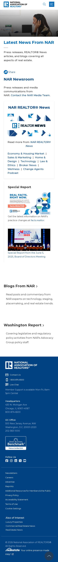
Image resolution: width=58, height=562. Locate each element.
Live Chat (14, 384)
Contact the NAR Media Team (30, 95)
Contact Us (15, 375)
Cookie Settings (13, 508)
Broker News (27, 165)
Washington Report (22, 325)
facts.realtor (37, 220)
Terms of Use (11, 504)
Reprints (9, 486)
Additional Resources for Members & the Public (28, 491)
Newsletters (11, 473)
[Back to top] (49, 556)
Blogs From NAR (19, 286)
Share (11, 72)
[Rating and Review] (15, 449)
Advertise (10, 482)
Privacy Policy (12, 495)
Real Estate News (14, 530)
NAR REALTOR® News (29, 107)
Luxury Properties (14, 522)
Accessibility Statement (16, 499)
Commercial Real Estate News (20, 526)
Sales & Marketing (19, 157)
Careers (9, 477)
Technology (28, 161)
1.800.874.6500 (17, 379)
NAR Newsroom (19, 79)
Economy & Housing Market (26, 153)
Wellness (13, 169)
